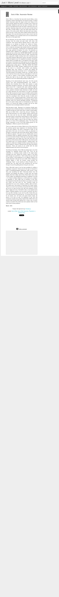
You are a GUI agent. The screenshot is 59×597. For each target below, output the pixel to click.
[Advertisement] (45, 36)
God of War (14, 211)
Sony (24, 212)
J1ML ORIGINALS (32, 6)
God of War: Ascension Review (21, 14)
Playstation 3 (32, 211)
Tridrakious (28, 209)
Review (20, 212)
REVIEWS (15, 6)
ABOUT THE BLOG (42, 6)
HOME (10, 6)
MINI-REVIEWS (23, 6)
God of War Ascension (23, 211)
